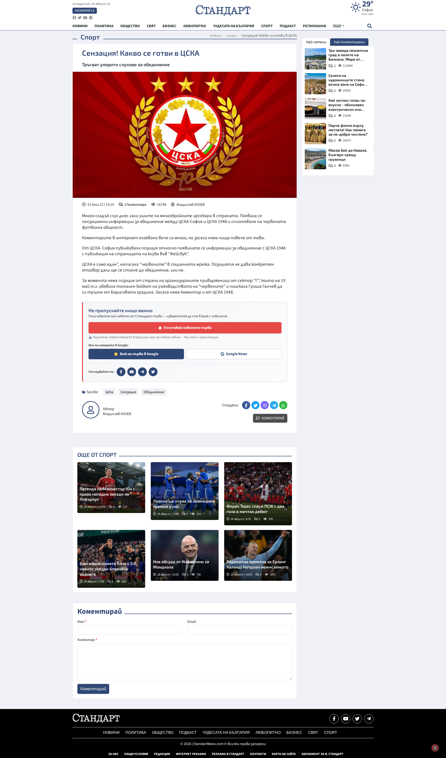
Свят (313, 733)
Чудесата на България (226, 733)
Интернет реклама (191, 754)
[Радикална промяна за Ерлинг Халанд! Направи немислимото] (258, 555)
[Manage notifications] (435, 747)
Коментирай (272, 418)
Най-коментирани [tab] (349, 42)
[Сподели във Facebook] (246, 405)
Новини (215, 35)
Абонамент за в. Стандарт (323, 754)
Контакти (258, 754)
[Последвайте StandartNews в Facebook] (74, 18)
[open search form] (369, 26)
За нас (113, 754)
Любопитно (268, 733)
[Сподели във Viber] (265, 405)
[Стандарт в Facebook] (121, 371)
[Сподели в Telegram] (274, 405)
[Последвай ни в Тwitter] (357, 718)
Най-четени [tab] (316, 42)
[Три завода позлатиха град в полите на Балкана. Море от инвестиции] (315, 58)
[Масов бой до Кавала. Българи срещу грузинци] (315, 158)
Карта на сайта (284, 754)
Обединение (154, 392)
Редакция (162, 754)
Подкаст (188, 733)
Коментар (87, 640)
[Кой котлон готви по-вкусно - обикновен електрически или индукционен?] (315, 108)
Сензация (128, 392)
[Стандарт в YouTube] (131, 371)
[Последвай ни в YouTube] (345, 718)
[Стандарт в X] (153, 371)
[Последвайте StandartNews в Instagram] (80, 18)
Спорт (231, 35)
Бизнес (294, 733)
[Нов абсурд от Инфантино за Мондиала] (185, 555)
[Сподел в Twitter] (255, 405)
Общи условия (136, 754)
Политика (135, 733)
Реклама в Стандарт (228, 754)
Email (191, 622)
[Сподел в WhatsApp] (283, 405)
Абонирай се (85, 10)
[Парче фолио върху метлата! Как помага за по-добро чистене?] (315, 133)
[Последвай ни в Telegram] (369, 718)
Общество (162, 733)
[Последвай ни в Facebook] (334, 718)
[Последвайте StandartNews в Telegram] (91, 18)
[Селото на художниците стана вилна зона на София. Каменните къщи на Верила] (315, 84)
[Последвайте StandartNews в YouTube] (85, 18)
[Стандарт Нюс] (96, 721)
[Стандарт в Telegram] (142, 371)
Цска (109, 392)
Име (81, 622)
